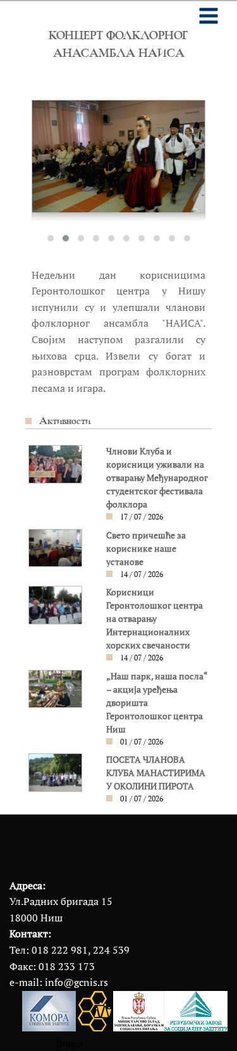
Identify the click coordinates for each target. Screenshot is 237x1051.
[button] (50, 238)
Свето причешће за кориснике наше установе (146, 549)
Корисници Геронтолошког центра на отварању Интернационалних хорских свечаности (154, 618)
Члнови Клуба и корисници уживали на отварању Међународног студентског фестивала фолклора (157, 478)
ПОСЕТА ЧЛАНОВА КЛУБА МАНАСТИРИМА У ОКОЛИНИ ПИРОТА (155, 773)
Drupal (69, 1044)
